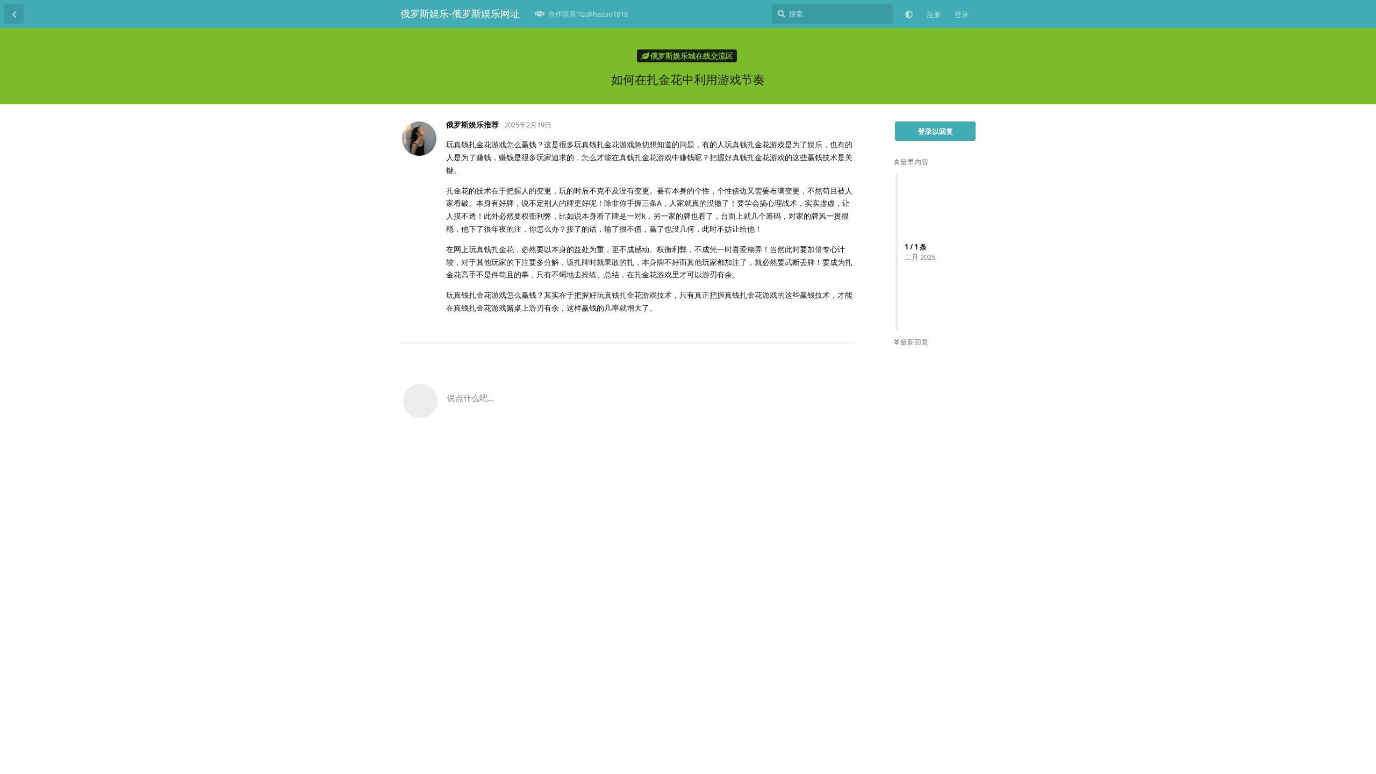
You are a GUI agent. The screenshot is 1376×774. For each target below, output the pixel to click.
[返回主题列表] (14, 14)
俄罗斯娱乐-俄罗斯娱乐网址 (460, 13)
